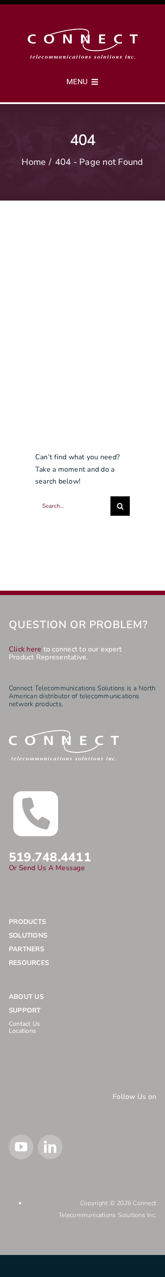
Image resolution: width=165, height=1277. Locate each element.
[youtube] (21, 1147)
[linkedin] (50, 1147)
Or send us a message (47, 868)
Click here (25, 649)
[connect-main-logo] (83, 32)
